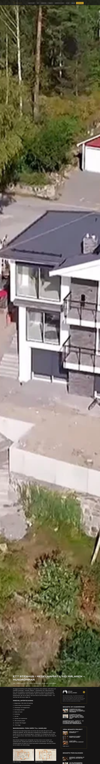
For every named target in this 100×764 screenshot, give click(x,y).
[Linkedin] (84, 692)
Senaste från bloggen (20, 722)
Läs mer (16, 716)
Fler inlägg (17, 725)
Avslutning (17, 714)
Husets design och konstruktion (22, 705)
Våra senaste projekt (19, 720)
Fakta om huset (18, 712)
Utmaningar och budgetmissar (22, 707)
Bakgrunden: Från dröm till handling (23, 703)
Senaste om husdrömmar (20, 718)
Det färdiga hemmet (19, 709)
